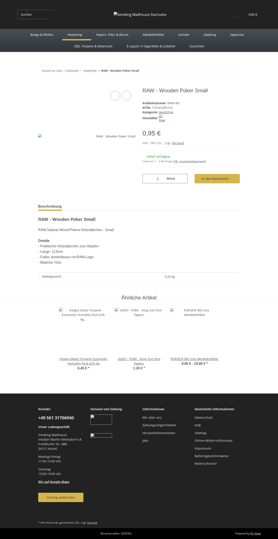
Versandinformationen (158, 433)
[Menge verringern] (147, 178)
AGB (198, 425)
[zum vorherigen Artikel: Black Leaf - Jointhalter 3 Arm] (225, 70)
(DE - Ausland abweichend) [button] (189, 161)
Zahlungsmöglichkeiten (159, 425)
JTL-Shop (255, 533)
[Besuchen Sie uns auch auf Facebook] (42, 513)
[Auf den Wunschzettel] (126, 96)
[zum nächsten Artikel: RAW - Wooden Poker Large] (235, 70)
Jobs (145, 440)
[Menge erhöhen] (182, 178)
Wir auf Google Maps (53, 482)
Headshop (166, 112)
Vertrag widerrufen (61, 497)
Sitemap (201, 433)
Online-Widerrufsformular (214, 440)
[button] (225, 14)
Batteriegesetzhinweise (211, 456)
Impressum (203, 448)
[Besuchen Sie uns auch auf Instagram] (53, 513)
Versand (178, 143)
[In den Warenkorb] (41, 85)
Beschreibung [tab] (50, 206)
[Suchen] (54, 14)
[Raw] (163, 118)
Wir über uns (152, 417)
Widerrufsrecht (206, 463)
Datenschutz (204, 417)
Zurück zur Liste (52, 71)
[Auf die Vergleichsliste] (115, 96)
